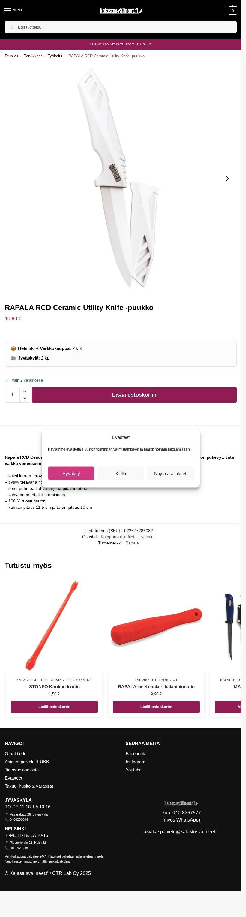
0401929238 (19, 848)
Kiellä (121, 473)
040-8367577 (186, 812)
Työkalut (55, 56)
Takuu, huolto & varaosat (29, 786)
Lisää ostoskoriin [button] (54, 706)
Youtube (134, 770)
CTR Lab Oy (65, 873)
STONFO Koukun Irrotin (54, 686)
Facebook (135, 753)
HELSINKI (15, 828)
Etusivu (11, 56)
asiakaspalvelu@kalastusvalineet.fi (181, 831)
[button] (232, 10)
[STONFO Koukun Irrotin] (54, 625)
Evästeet (13, 778)
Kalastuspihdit (31, 680)
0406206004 (19, 819)
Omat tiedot (16, 753)
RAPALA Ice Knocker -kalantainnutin (156, 686)
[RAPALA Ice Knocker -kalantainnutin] (156, 625)
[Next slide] (227, 178)
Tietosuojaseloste (22, 770)
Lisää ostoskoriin (134, 395)
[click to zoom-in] (121, 178)
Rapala (132, 543)
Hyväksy (71, 473)
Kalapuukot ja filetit (118, 537)
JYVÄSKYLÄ (18, 800)
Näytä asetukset (170, 473)
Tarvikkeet (33, 56)
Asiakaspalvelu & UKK (27, 761)
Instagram (136, 761)
